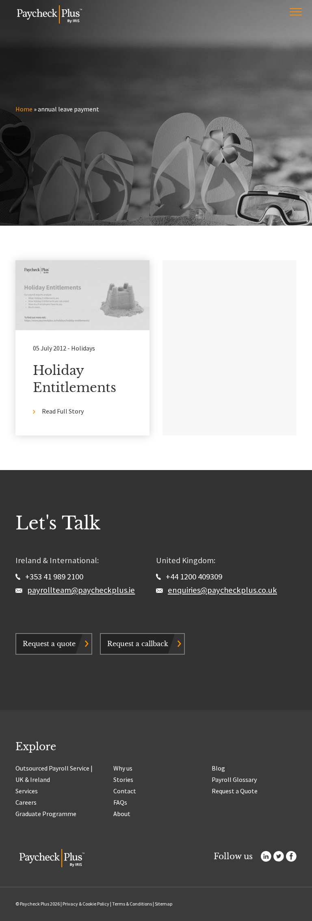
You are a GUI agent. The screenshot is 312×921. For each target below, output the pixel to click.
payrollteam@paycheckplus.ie (81, 590)
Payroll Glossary (234, 779)
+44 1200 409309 (193, 576)
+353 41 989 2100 (53, 576)
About (121, 814)
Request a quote (49, 644)
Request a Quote (235, 791)
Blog (218, 768)
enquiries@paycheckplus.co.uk (222, 590)
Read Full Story (63, 411)
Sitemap (163, 904)
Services (26, 791)
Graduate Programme (45, 814)
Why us (122, 768)
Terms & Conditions (132, 904)
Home (23, 109)
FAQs (120, 802)
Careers (26, 802)
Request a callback (137, 644)
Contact (124, 791)
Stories (123, 779)
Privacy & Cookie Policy (86, 904)
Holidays (83, 348)
